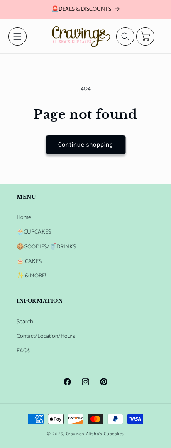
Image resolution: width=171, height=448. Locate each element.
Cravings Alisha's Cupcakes (95, 434)
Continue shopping (85, 145)
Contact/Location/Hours (46, 336)
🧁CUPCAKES (34, 232)
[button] (17, 36)
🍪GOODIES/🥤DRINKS (46, 247)
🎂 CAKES (29, 261)
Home (24, 217)
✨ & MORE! (31, 276)
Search (25, 322)
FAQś (23, 351)
